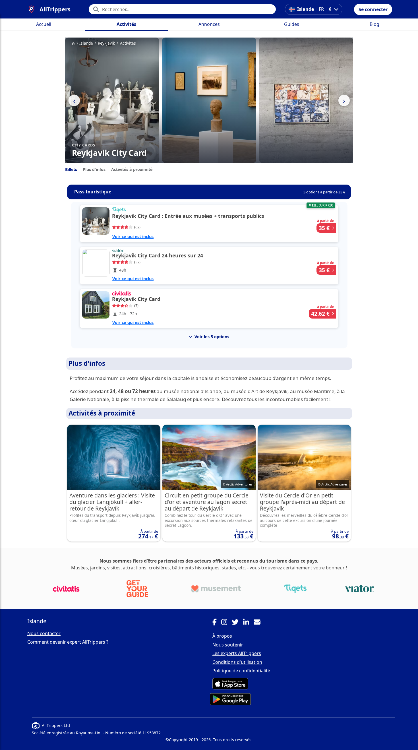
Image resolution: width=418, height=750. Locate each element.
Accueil (43, 24)
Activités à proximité (131, 169)
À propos (222, 636)
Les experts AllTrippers (236, 653)
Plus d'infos (94, 169)
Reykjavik (106, 43)
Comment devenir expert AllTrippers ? (67, 642)
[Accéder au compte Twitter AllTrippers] (237, 623)
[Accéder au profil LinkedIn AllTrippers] (248, 623)
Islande (86, 43)
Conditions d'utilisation (237, 662)
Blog (374, 24)
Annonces (209, 24)
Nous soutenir (227, 645)
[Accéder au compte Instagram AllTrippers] (226, 623)
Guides (291, 24)
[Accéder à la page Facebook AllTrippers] (216, 623)
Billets (71, 169)
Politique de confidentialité (241, 671)
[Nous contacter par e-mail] (259, 623)
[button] (373, 9)
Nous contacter (44, 633)
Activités (126, 24)
